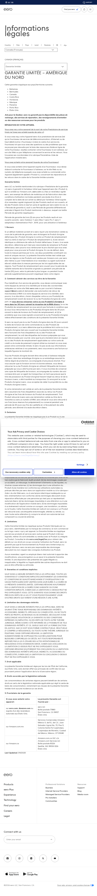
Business (49, 787)
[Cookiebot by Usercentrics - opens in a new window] (83, 422)
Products (8, 784)
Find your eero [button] (11, 805)
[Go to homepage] (8, 9)
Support (81, 787)
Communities (51, 801)
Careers (8, 810)
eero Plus (8, 789)
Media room (82, 794)
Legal (7, 816)
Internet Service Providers (57, 791)
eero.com (36, 192)
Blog (79, 791)
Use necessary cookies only (17, 472)
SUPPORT (89, 2)
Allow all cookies (79, 472)
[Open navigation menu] (90, 9)
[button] (84, 9)
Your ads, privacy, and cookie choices (73, 885)
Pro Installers (51, 797)
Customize (47, 472)
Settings (80, 464)
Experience (10, 794)
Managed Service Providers (58, 794)
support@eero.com (13, 291)
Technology (10, 799)
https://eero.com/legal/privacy (23, 455)
